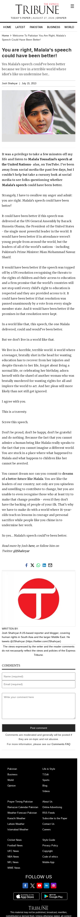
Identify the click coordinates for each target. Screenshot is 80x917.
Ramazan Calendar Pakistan (22, 807)
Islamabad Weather (17, 829)
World (69, 27)
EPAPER (62, 18)
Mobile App (48, 862)
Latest (20, 27)
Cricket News (14, 840)
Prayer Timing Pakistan (20, 801)
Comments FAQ (61, 744)
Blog (44, 785)
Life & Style (48, 769)
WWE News (13, 867)
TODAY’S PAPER (21, 18)
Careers (46, 829)
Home (7, 27)
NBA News (13, 856)
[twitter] (33, 565)
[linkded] (45, 565)
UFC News (13, 851)
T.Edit (45, 774)
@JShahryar (21, 551)
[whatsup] (39, 565)
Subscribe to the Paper (54, 818)
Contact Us (48, 824)
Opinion (11, 785)
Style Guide (48, 840)
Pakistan (36, 27)
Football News (15, 845)
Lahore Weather (15, 824)
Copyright (47, 851)
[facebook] (27, 565)
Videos (46, 791)
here (31, 546)
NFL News (13, 862)
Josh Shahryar (9, 83)
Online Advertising (52, 807)
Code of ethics (50, 856)
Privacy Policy (50, 845)
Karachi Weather (16, 818)
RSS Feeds (48, 812)
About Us (47, 801)
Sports (45, 780)
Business (53, 27)
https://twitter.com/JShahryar (43, 641)
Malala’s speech (14, 185)
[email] (50, 565)
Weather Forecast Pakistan (22, 812)
